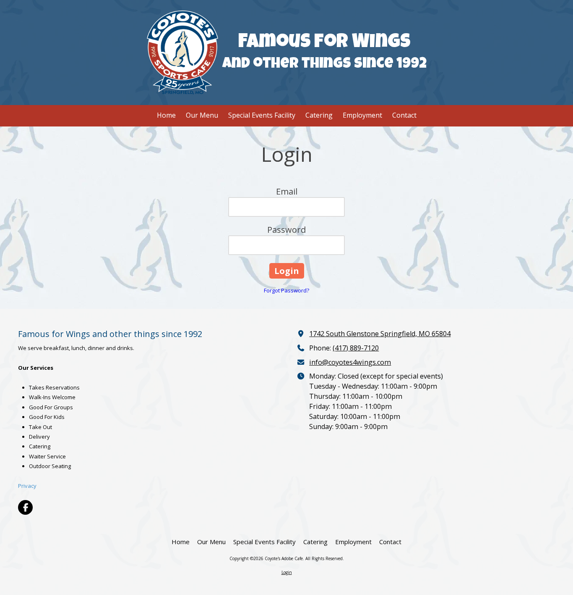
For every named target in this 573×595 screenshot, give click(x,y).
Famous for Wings (324, 43)
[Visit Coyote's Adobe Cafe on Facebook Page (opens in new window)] (25, 507)
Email (286, 191)
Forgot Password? (286, 290)
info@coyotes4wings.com (350, 362)
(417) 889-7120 (356, 348)
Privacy (27, 486)
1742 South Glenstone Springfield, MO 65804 (380, 333)
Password (286, 229)
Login (286, 572)
